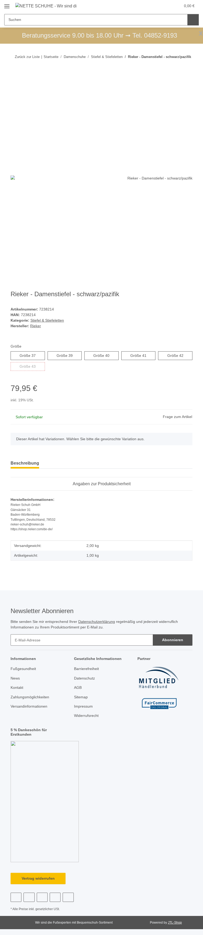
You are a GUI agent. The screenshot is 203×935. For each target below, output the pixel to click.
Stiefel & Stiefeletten (47, 320)
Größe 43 (32, 366)
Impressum (83, 706)
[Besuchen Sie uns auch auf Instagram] (42, 897)
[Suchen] (193, 19)
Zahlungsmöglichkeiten (30, 697)
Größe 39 (69, 355)
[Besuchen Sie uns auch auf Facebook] (16, 897)
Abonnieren (172, 640)
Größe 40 (105, 355)
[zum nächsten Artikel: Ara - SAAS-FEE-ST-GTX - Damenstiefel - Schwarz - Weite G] (186, 67)
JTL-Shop (175, 922)
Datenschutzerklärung (96, 621)
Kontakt (17, 687)
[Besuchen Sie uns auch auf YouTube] (29, 897)
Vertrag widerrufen (38, 878)
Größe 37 (32, 355)
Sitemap (81, 697)
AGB (78, 687)
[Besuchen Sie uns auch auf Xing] (55, 897)
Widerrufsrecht (86, 715)
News (15, 678)
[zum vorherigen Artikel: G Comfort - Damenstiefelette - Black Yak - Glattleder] (175, 67)
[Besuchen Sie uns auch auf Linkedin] (68, 897)
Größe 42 (179, 355)
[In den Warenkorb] (15, 84)
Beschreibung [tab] (25, 463)
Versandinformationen (29, 706)
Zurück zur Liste (27, 57)
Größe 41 (142, 355)
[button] (156, 6)
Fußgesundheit (23, 669)
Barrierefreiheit (86, 669)
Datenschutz (84, 678)
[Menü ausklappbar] (7, 4)
